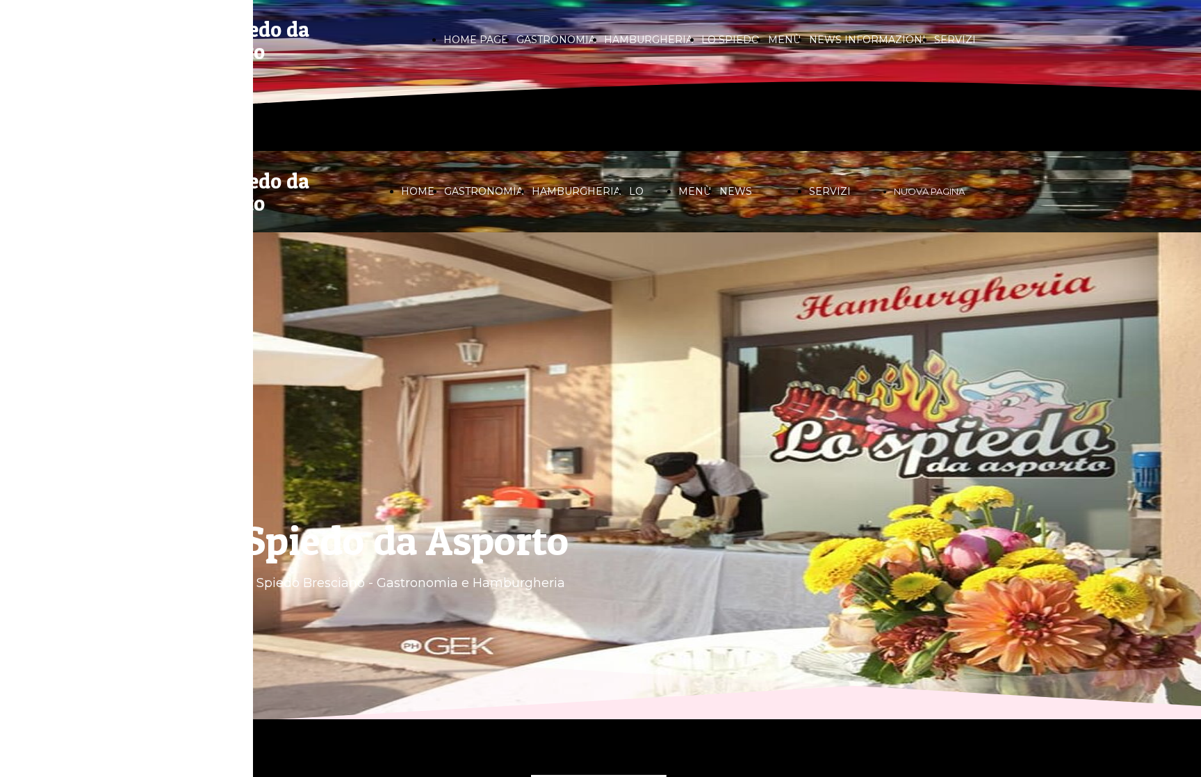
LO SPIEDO (730, 39)
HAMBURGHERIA (648, 39)
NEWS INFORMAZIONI (867, 39)
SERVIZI (955, 39)
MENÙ (784, 39)
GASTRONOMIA (556, 39)
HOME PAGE (475, 39)
